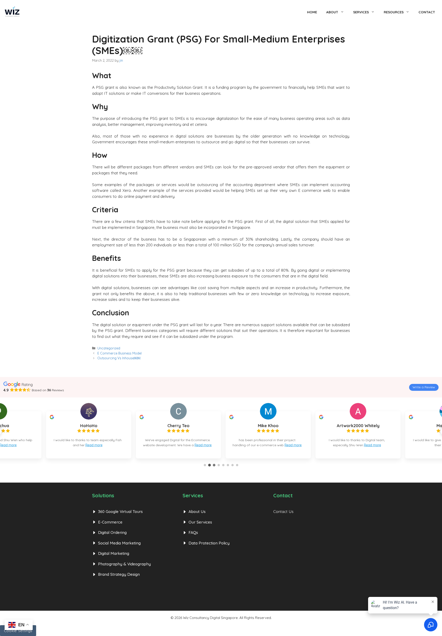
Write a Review (424, 387)
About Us (197, 511)
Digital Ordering (112, 532)
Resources (394, 12)
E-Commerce (110, 522)
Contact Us (283, 511)
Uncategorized (108, 348)
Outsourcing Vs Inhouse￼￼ (118, 358)
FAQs (193, 532)
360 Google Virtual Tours (120, 511)
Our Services (200, 522)
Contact (427, 12)
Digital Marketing (113, 553)
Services (361, 12)
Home (312, 12)
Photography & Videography (124, 563)
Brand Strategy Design (119, 574)
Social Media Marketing (119, 543)
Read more (44, 445)
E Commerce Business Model (119, 353)
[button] (205, 465)
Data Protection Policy (209, 543)
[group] (131, 434)
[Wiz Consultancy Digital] (12, 12)
